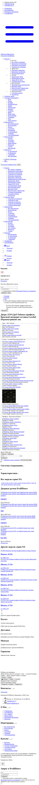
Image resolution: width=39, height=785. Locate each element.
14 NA (19, 483)
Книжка (10, 109)
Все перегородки (13, 124)
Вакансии (11, 145)
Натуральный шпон (18, 73)
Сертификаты (8, 13)
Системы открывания (18, 89)
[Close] (3, 764)
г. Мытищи (11, 154)
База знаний (11, 148)
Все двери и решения (18, 62)
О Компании (8, 711)
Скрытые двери (9, 96)
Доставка (11, 140)
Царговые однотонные (19, 65)
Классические (12, 125)
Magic (10, 112)
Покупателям (8, 137)
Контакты (7, 150)
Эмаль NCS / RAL (17, 80)
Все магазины (12, 156)
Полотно (3, 454)
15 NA (24, 483)
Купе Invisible (12, 115)
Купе (9, 99)
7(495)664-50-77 (9, 5)
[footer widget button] (14, 723)
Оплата (10, 138)
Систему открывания (11, 745)
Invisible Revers (12, 104)
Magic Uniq (11, 114)
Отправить (4, 776)
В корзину (4, 281)
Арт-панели (8, 749)
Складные (11, 128)
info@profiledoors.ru (13, 703)
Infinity (10, 106)
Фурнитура (15, 94)
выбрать (3, 495)
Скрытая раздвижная (14, 203)
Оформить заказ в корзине (12, 460)
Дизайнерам (8, 8)
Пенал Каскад (12, 120)
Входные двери (16, 86)
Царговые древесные (18, 70)
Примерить (4, 310)
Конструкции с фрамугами (20, 88)
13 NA (15, 483)
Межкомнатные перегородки (21, 85)
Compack (11, 111)
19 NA (6, 484)
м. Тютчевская (12, 151)
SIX (2, 511)
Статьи (10, 146)
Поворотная (11, 107)
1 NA (2, 483)
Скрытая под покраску (15, 198)
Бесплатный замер (26, 460)
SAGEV (4, 499)
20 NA (10, 484)
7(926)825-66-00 (9, 4)
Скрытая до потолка (14, 202)
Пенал (10, 101)
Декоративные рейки (10, 750)
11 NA (7, 483)
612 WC (4, 538)
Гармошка (11, 117)
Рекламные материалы (11, 12)
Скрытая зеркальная (14, 205)
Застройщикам (8, 10)
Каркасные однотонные (19, 63)
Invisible (10, 102)
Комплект (10, 454)
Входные (7, 742)
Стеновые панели (17, 93)
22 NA (18, 484)
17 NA (32, 483)
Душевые (11, 133)
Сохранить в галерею (7, 684)
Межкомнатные (9, 744)
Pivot (9, 119)
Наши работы (12, 143)
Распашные (11, 130)
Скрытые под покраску (19, 67)
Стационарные (12, 132)
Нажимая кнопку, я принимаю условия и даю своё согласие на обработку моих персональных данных (18, 780)
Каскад (10, 127)
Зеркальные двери (17, 76)
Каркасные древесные (18, 72)
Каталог (7, 59)
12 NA (11, 483)
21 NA (14, 484)
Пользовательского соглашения (26, 291)
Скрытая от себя (13, 200)
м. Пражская (12, 153)
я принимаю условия (19, 291)
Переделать (18, 684)
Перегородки (8, 122)
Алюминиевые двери (18, 81)
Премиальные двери (18, 78)
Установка (11, 141)
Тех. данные (12, 228)
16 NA (28, 483)
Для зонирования (13, 135)
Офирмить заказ (6, 293)
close (18, 164)
